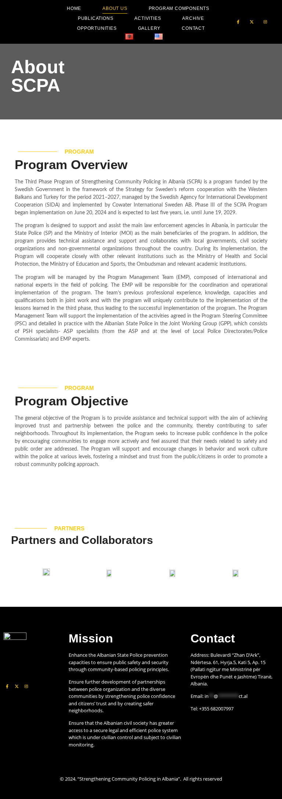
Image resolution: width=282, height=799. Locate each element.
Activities (147, 18)
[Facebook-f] (238, 22)
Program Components (179, 8)
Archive (193, 18)
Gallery (149, 28)
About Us (114, 8)
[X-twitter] (251, 22)
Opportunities (96, 28)
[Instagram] (265, 22)
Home (74, 8)
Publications (95, 18)
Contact (193, 28)
